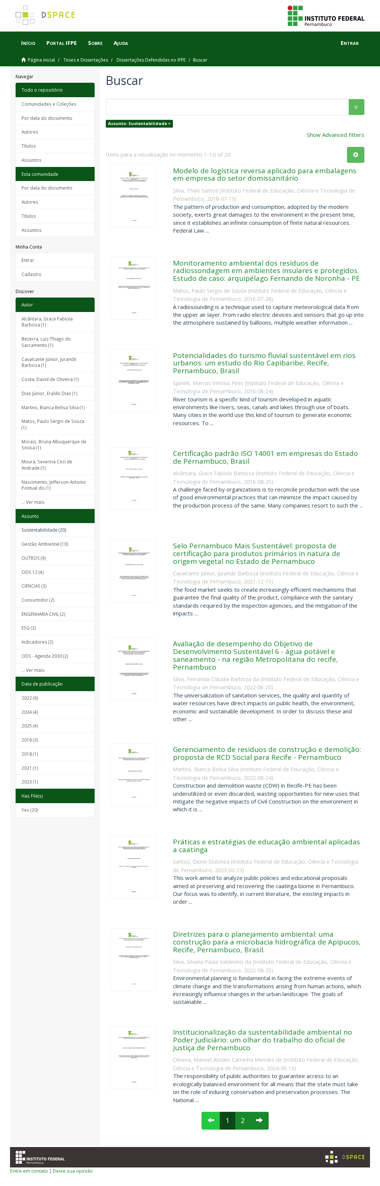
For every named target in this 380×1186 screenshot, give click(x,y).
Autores (30, 132)
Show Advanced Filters (335, 134)
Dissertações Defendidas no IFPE (151, 60)
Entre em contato (29, 1170)
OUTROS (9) (34, 558)
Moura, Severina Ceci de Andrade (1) (47, 465)
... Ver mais (33, 502)
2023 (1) (30, 782)
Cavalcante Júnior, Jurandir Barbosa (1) (49, 362)
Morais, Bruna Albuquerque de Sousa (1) (54, 444)
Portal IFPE (61, 42)
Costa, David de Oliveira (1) (50, 379)
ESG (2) (29, 628)
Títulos (29, 146)
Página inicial (41, 60)
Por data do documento (47, 118)
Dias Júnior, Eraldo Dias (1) (50, 393)
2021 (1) (30, 768)
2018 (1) (30, 754)
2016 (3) (30, 740)
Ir (356, 107)
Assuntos (32, 160)
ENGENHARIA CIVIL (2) (43, 614)
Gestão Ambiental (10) (45, 544)
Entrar (28, 260)
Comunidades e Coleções (49, 104)
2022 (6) (30, 698)
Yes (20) (30, 810)
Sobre (95, 42)
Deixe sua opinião (73, 1170)
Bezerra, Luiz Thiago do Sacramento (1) (46, 342)
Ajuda (121, 42)
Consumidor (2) (38, 600)
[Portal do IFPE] (326, 15)
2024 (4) (30, 712)
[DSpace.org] (344, 1157)
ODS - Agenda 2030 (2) (45, 656)
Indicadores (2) (37, 642)
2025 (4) (30, 726)
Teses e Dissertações (85, 60)
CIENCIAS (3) (34, 586)
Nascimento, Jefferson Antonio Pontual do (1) (54, 485)
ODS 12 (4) (33, 572)
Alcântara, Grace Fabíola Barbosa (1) (47, 322)
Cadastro (32, 274)
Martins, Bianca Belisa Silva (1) (53, 407)
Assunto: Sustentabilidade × (139, 123)
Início (28, 42)
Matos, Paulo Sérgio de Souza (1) (53, 424)
